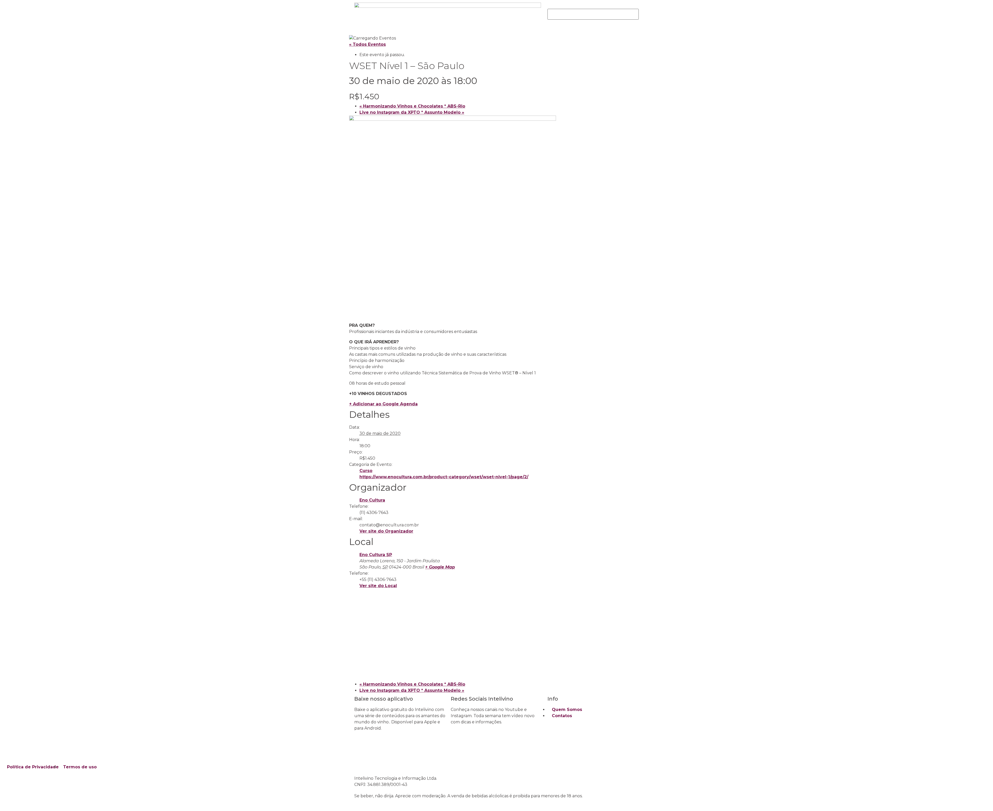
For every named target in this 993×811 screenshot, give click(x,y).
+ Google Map (440, 567)
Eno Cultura (372, 500)
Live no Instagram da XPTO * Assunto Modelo (411, 112)
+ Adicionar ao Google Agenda (383, 403)
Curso (365, 470)
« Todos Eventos (367, 44)
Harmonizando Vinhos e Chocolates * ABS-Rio (412, 106)
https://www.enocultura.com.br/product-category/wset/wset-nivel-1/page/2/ (443, 476)
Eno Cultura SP (375, 554)
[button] (593, 6)
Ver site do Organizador (386, 531)
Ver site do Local (378, 585)
